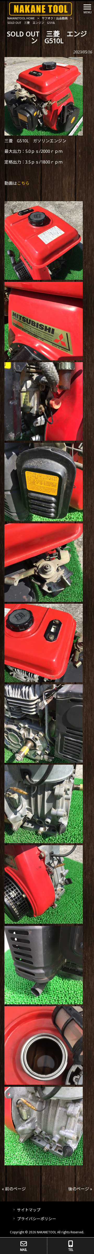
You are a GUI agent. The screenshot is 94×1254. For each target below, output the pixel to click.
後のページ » (80, 1188)
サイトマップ (28, 1210)
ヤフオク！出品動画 (55, 18)
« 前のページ (14, 1188)
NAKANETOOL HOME (21, 18)
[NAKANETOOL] (40, 8)
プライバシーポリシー (36, 1219)
